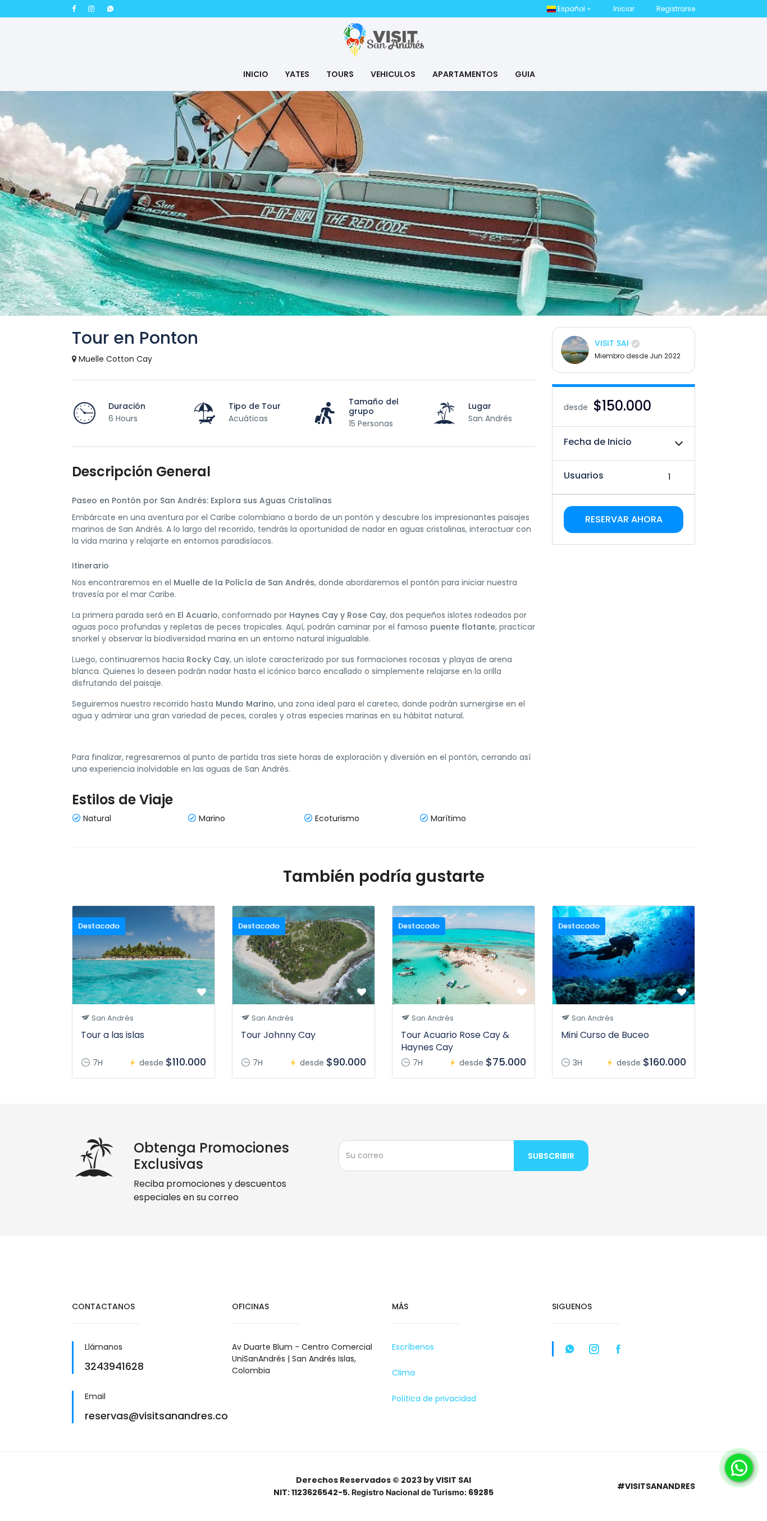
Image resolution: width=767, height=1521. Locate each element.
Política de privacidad (434, 1398)
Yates (297, 74)
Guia (525, 74)
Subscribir (551, 1156)
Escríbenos (413, 1346)
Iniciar (623, 8)
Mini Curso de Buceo (605, 1034)
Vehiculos (393, 74)
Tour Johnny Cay (278, 1034)
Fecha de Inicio (598, 441)
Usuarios (584, 475)
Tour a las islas (112, 1034)
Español (571, 8)
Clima (403, 1372)
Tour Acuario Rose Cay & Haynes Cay (455, 1041)
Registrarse (675, 8)
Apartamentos (465, 74)
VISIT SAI (612, 343)
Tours (340, 74)
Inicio (255, 74)
